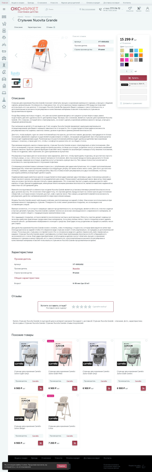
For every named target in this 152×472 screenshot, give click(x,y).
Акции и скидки (17, 3)
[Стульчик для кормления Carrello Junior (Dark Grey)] (97, 353)
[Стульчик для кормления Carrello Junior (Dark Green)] (131, 353)
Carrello (35, 381)
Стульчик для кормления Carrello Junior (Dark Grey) (96, 372)
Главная (5, 3)
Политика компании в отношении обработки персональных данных (112, 466)
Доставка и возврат (111, 3)
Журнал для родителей (70, 3)
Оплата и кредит (93, 3)
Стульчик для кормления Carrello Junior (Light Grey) (27, 372)
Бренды (31, 3)
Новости (54, 3)
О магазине (42, 3)
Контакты (127, 3)
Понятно (62, 466)
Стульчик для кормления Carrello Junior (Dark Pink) (62, 372)
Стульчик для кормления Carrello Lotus (62, 427)
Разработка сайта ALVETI (135, 466)
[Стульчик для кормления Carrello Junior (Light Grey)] (28, 353)
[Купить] (40, 388)
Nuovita (101, 46)
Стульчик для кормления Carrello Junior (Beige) (27, 427)
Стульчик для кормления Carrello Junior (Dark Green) (130, 372)
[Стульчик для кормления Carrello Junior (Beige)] (28, 408)
